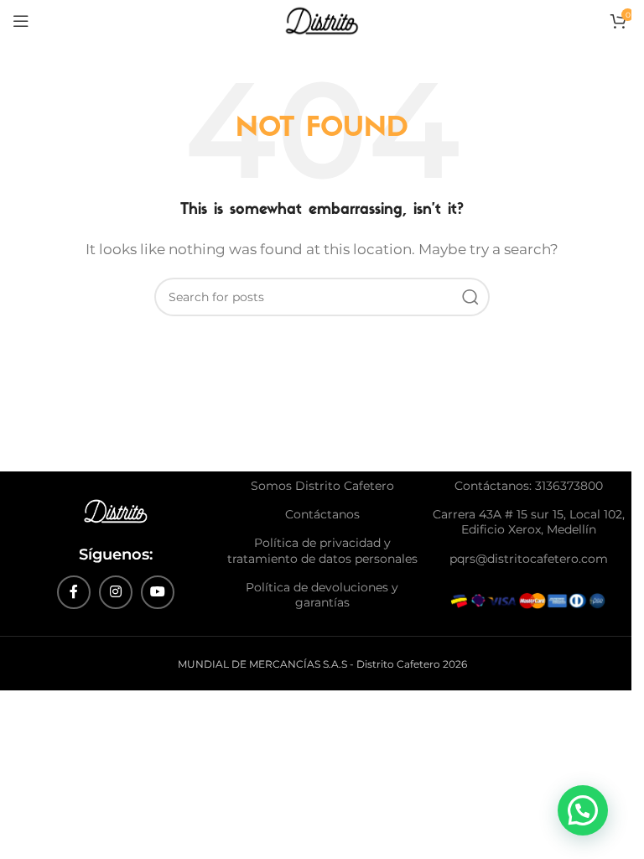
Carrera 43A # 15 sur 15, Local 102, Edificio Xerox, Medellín (529, 522)
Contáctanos (322, 514)
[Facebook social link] (74, 592)
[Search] (470, 297)
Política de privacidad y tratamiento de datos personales (322, 550)
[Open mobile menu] (21, 21)
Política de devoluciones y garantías (322, 595)
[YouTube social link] (157, 592)
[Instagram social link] (115, 592)
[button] (583, 810)
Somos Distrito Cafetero (322, 485)
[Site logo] (322, 20)
